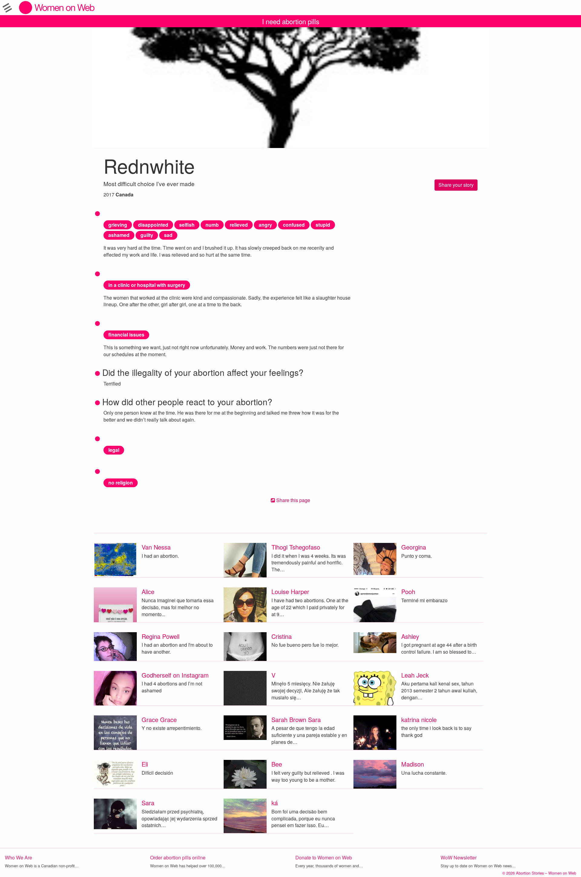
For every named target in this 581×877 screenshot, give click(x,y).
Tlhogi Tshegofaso (295, 547)
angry (265, 224)
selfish (187, 224)
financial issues (126, 334)
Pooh (408, 591)
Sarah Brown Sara (296, 719)
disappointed (153, 224)
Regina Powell (160, 636)
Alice (148, 591)
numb (212, 224)
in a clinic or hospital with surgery (146, 284)
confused (294, 224)
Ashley (410, 636)
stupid (323, 224)
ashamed (119, 235)
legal (113, 449)
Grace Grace (159, 719)
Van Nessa (156, 547)
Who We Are (18, 857)
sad (168, 235)
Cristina (281, 636)
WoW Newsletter (459, 857)
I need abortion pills (290, 21)
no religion (120, 482)
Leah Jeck (415, 675)
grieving (117, 224)
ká (274, 802)
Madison (412, 764)
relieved (239, 224)
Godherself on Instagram (175, 675)
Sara (148, 802)
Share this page (292, 500)
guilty (146, 235)
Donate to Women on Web (323, 857)
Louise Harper (290, 591)
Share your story (456, 184)
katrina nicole (419, 719)
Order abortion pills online (177, 857)
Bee (276, 764)
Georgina (413, 547)
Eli (145, 764)
